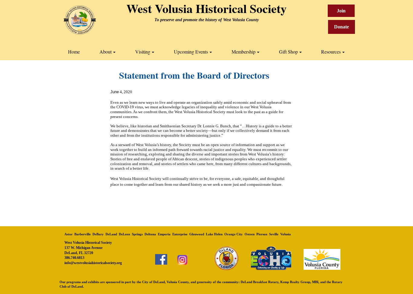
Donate (341, 26)
